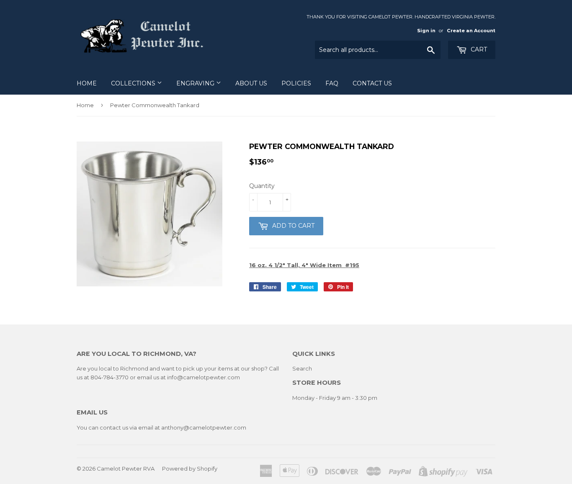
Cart (478, 49)
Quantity (262, 186)
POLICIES (296, 83)
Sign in (426, 30)
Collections (134, 83)
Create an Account (471, 30)
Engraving (196, 83)
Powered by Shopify (189, 468)
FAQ (331, 83)
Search (302, 368)
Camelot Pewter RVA (126, 468)
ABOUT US (251, 83)
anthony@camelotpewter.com (203, 427)
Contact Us (372, 83)
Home (87, 83)
